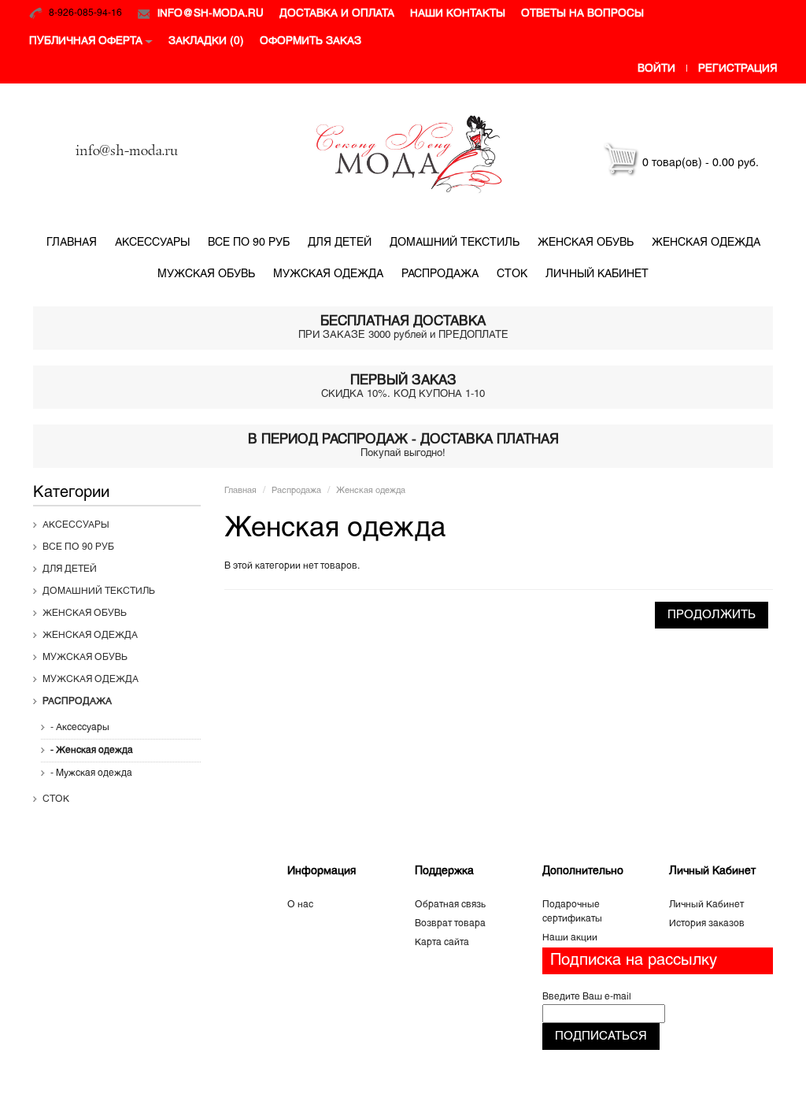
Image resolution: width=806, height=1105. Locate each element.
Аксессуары (152, 243)
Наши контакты (457, 14)
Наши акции (569, 938)
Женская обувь (586, 243)
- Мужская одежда (91, 773)
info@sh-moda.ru (210, 14)
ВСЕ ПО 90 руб (249, 243)
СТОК (512, 274)
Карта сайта (442, 942)
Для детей (340, 243)
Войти (656, 69)
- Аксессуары (79, 727)
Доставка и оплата (336, 14)
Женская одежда (706, 243)
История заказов (707, 924)
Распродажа (440, 274)
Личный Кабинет (706, 905)
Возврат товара (450, 924)
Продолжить (711, 615)
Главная (71, 243)
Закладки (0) (206, 41)
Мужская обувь (206, 274)
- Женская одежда (91, 750)
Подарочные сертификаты (572, 912)
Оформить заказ (310, 41)
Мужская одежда (328, 274)
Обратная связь (450, 905)
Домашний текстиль (454, 243)
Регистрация (737, 69)
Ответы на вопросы (582, 14)
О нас (300, 905)
